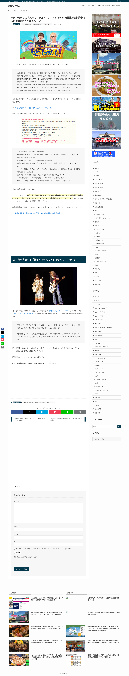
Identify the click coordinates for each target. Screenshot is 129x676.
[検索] (120, 1)
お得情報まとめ (99, 214)
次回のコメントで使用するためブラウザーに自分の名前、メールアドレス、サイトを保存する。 (44, 548)
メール (16, 534)
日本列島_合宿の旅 (27, 24)
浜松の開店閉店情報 (101, 251)
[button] (17, 412)
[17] (48, 58)
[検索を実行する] (119, 426)
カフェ (97, 172)
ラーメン (97, 175)
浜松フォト (98, 269)
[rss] (117, 1)
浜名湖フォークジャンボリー (59, 310)
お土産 (97, 276)
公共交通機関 (99, 207)
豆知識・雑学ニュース (101, 261)
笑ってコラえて (47, 24)
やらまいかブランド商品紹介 (103, 199)
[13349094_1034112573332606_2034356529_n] (48, 304)
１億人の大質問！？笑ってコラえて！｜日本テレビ (33, 107)
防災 (96, 265)
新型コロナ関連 (99, 244)
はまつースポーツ (100, 183)
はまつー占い (99, 191)
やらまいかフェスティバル (23, 313)
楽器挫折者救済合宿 (37, 24)
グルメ (97, 168)
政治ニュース (99, 240)
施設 (96, 247)
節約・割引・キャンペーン (102, 218)
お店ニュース (99, 233)
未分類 (97, 222)
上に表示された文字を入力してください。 (26, 557)
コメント (17, 502)
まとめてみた (99, 195)
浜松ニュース (99, 226)
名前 (15, 527)
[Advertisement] (48, 234)
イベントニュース (100, 229)
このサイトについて (101, 179)
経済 (96, 254)
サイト (16, 542)
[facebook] (115, 1)
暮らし (97, 211)
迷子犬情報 (98, 280)
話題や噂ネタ (16, 24)
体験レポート (99, 203)
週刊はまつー (99, 284)
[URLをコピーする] (80, 412)
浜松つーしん (15, 5)
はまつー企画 (99, 187)
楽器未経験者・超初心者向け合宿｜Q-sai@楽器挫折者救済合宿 (37, 213)
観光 (96, 273)
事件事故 (97, 236)
